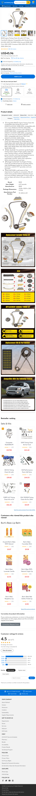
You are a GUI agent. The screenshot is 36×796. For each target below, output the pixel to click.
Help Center (28, 691)
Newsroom (4, 707)
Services (15, 6)
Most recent (11, 670)
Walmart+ (4, 728)
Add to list (9, 104)
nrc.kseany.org (17, 61)
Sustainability (5, 712)
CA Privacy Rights (6, 760)
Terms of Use (5, 755)
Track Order (13, 694)
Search (32, 678)
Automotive (16, 117)
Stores (3, 723)
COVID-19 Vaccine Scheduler (9, 737)
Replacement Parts (25, 117)
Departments (7, 6)
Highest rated (21, 670)
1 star (3, 664)
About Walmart (6, 702)
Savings (21, 6)
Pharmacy (4, 739)
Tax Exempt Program (7, 749)
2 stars (3, 662)
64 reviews (13, 49)
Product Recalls (6, 747)
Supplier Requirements (8, 715)
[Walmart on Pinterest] (13, 781)
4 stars (3, 658)
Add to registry (27, 104)
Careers (4, 705)
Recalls (3, 742)
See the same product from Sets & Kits (24, 510)
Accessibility (5, 744)
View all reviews (7, 650)
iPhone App (5, 771)
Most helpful (5, 674)
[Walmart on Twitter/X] (6, 781)
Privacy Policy (5, 758)
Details (14, 101)
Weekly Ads (25, 694)
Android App (5, 774)
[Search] (28, 2)
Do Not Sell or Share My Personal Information (14, 766)
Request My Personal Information (10, 763)
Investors (4, 710)
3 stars (3, 660)
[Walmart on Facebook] (3, 781)
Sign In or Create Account (13, 691)
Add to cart (18, 77)
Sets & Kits (16, 119)
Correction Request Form (10, 624)
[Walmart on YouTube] (9, 781)
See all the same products (28, 609)
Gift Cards (4, 731)
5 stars (3, 656)
